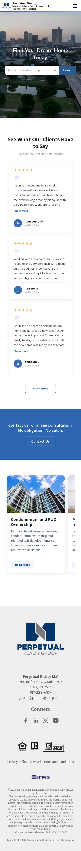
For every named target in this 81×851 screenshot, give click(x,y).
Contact (32, 9)
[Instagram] (45, 720)
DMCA (34, 762)
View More (40, 388)
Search (67, 70)
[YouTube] (55, 720)
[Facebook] (25, 720)
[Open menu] (75, 6)
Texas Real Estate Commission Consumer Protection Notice (41, 840)
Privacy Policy (17, 762)
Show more (21, 211)
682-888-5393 (18, 9)
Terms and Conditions (58, 762)
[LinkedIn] (35, 720)
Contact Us (40, 441)
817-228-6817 (40, 692)
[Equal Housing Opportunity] (40, 746)
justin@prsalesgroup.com (40, 698)
